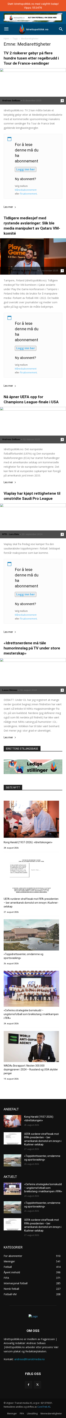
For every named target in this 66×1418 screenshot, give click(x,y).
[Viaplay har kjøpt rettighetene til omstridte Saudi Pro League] (33, 520)
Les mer (8, 207)
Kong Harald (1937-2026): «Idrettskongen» (28, 842)
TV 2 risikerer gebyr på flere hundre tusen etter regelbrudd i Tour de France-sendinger (31, 58)
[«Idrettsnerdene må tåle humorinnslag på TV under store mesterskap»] (33, 676)
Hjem (6, 38)
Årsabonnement (28, 193)
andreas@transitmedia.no (29, 1359)
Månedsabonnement (25, 189)
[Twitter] (37, 1384)
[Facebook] (28, 1384)
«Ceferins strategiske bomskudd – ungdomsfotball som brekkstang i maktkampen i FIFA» (31, 1014)
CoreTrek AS (43, 1406)
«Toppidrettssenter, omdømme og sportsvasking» (23, 956)
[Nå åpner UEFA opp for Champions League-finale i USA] (33, 425)
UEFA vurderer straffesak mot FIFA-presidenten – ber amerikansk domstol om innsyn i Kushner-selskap (31, 902)
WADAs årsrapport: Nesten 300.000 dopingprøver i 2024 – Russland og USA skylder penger (31, 1069)
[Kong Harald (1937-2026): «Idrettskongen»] (31, 820)
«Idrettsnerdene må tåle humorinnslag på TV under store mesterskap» (32, 648)
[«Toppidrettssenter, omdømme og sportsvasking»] (31, 935)
